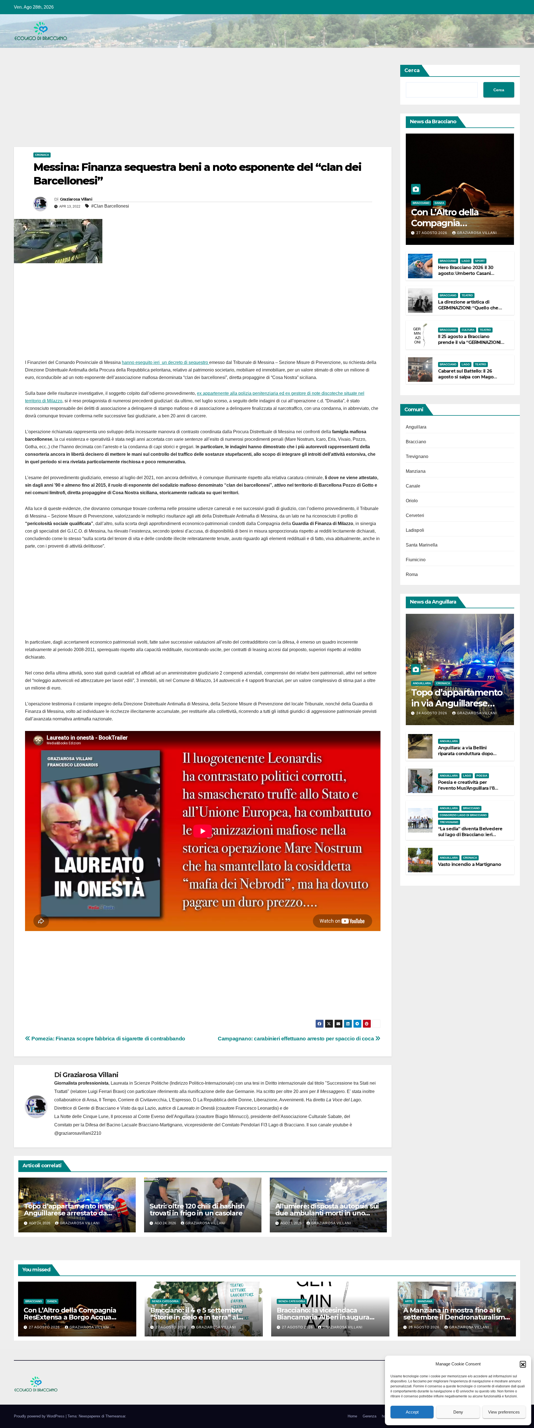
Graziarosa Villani (76, 199)
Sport (480, 260)
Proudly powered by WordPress (40, 1416)
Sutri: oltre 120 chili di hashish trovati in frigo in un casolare (197, 1209)
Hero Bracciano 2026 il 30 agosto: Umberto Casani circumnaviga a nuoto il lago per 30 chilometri (469, 276)
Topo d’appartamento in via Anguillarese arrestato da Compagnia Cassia (69, 1213)
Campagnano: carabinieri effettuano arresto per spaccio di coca (296, 1039)
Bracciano (421, 203)
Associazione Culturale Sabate (311, 1116)
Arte (408, 1301)
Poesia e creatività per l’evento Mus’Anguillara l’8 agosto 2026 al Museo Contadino (466, 791)
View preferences (504, 1412)
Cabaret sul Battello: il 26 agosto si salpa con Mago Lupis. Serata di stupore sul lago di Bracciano (467, 379)
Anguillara (416, 427)
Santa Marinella (422, 545)
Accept (412, 1412)
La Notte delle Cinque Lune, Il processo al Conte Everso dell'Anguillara (124, 1116)
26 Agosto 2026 (425, 1327)
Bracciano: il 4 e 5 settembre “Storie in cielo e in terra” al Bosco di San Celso (196, 1317)
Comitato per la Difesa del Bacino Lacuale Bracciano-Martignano (118, 1124)
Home (352, 1416)
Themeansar (115, 1416)
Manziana (416, 471)
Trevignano (417, 456)
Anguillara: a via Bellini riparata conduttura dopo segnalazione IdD (465, 753)
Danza (439, 203)
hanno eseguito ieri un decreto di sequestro (165, 362)
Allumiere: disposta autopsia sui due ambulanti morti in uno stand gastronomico (327, 1213)
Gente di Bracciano (97, 1108)
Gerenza (369, 1416)
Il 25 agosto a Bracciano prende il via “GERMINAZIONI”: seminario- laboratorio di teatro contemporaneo (471, 345)
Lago (466, 260)
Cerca (412, 70)
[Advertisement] (181, 106)
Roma (412, 574)
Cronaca (42, 154)
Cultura (468, 329)
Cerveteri (415, 515)
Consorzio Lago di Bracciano (463, 815)
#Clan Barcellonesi (110, 206)
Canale (413, 486)
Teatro (467, 295)
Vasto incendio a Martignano (469, 864)
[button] (523, 1364)
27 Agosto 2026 (432, 233)
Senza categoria (165, 1301)
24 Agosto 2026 (432, 713)
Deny (458, 1412)
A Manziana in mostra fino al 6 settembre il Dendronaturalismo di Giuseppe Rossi (456, 1317)
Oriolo (412, 500)
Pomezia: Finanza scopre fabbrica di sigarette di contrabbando (107, 1039)
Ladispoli (415, 530)
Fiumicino (416, 559)
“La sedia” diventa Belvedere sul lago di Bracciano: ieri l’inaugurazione (470, 834)
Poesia (481, 775)
